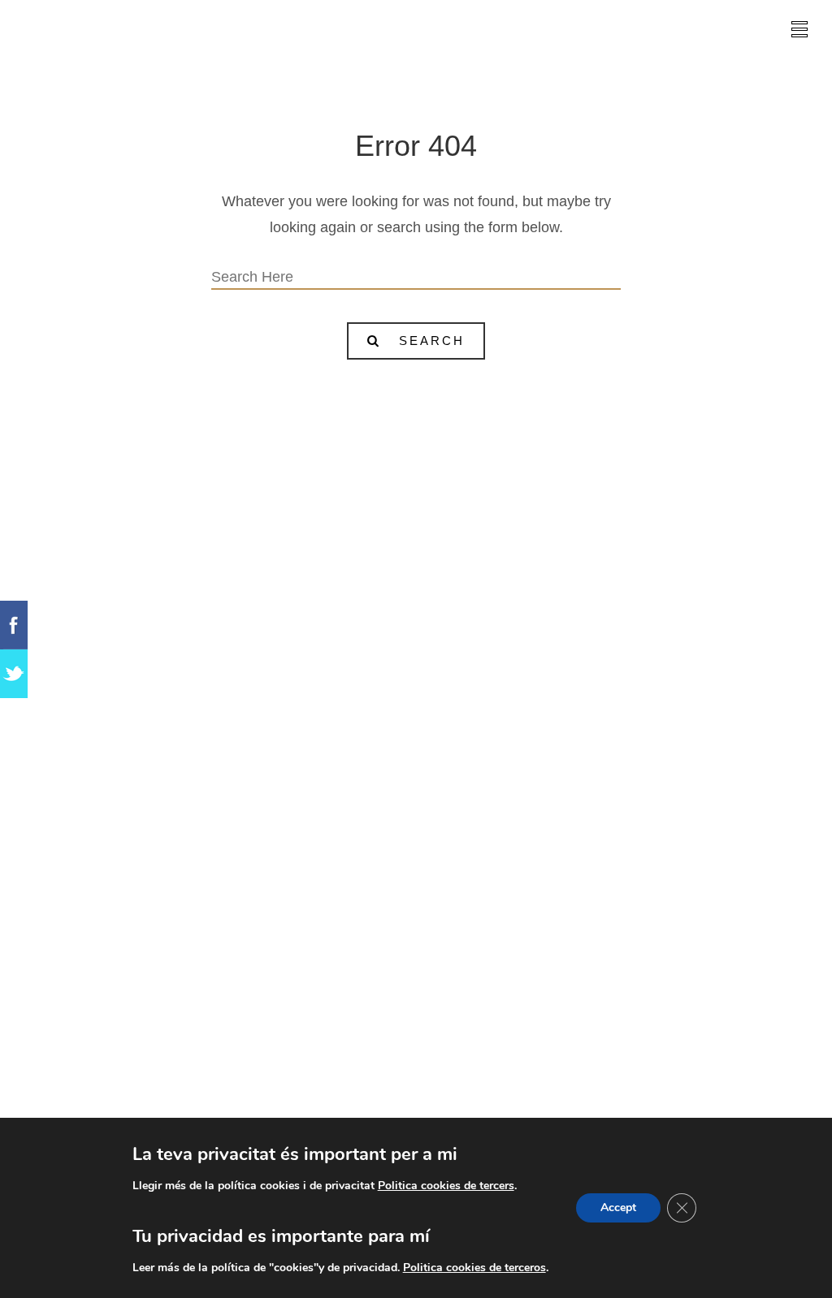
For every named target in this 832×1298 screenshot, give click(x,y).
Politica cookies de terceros (474, 1267)
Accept (618, 1207)
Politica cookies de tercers (446, 1185)
